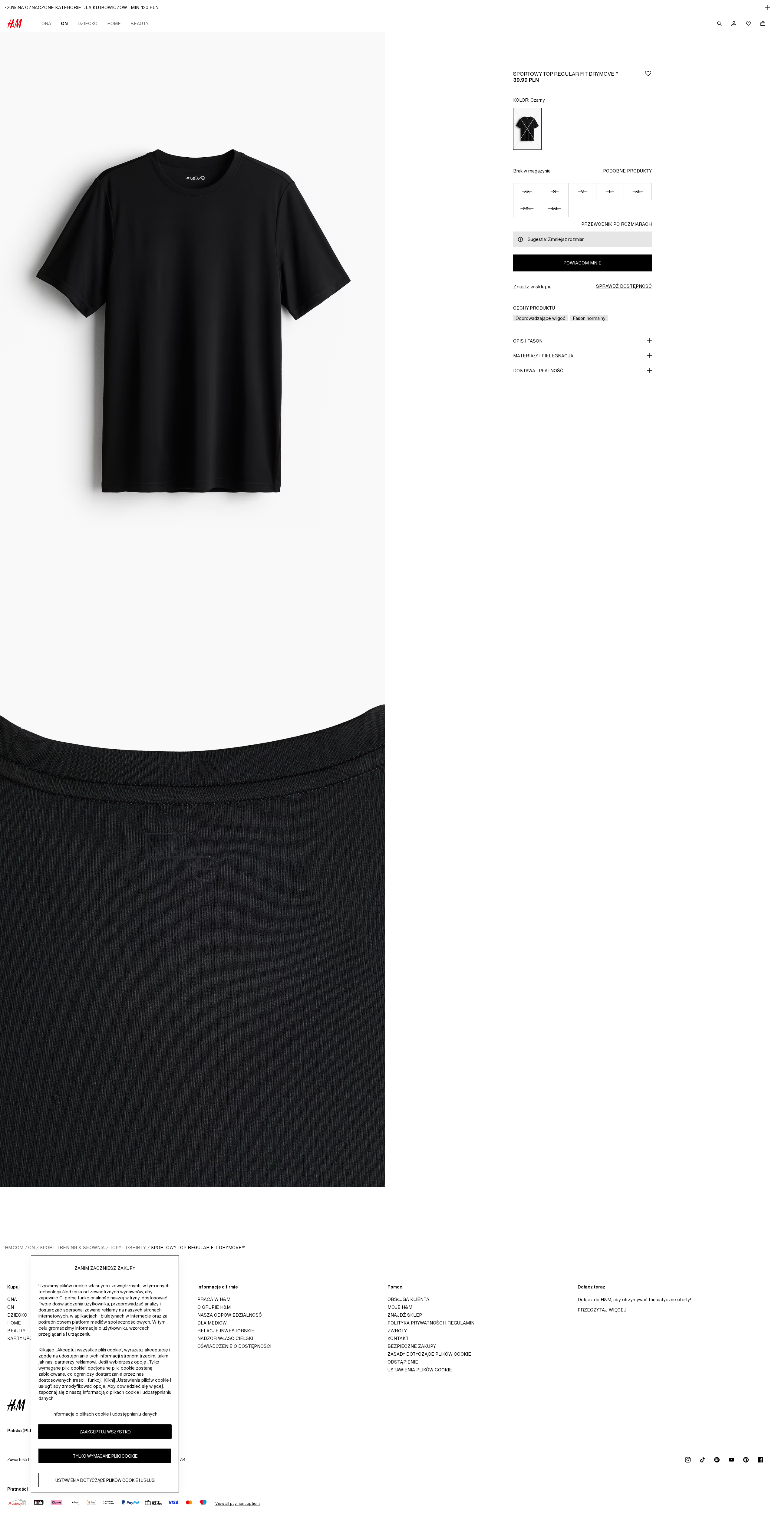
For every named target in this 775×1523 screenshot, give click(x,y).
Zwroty (397, 1330)
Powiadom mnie (582, 262)
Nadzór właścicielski (225, 1338)
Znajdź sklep (405, 1315)
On (64, 23)
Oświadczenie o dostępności (234, 1346)
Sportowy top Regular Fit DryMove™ (198, 1247)
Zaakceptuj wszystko (105, 1431)
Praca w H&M (213, 1299)
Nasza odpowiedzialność (229, 1315)
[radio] (527, 129)
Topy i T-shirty (128, 1247)
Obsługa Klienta (408, 1299)
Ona (46, 23)
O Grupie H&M (214, 1307)
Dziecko (87, 23)
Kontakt (398, 1338)
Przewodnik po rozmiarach (616, 224)
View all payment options (237, 1503)
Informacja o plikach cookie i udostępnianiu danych (104, 1413)
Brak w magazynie (532, 170)
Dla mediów (212, 1322)
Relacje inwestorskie (225, 1330)
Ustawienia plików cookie (420, 1369)
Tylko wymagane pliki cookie (105, 1456)
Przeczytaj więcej (602, 1309)
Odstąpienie (403, 1361)
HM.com (14, 1247)
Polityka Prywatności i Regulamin (431, 1322)
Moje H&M (400, 1307)
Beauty (139, 23)
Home (114, 23)
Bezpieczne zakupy (412, 1346)
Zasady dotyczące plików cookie (429, 1354)
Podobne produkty (627, 170)
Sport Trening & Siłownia (72, 1247)
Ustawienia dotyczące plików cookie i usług (105, 1480)
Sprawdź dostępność (624, 286)
